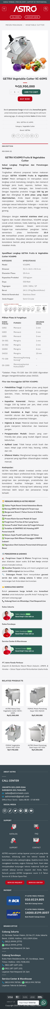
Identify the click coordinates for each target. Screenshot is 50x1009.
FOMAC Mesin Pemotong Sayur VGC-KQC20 (37, 710)
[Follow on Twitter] (15, 810)
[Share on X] (23, 136)
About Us (11, 1002)
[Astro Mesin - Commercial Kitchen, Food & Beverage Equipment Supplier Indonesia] (25, 9)
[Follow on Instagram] (4, 810)
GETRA (27, 130)
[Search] (46, 9)
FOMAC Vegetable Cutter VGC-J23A (13, 746)
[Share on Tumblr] (36, 136)
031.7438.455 (19, 790)
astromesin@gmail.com (17, 796)
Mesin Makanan (14, 25)
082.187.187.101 (14, 965)
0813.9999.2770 (13, 941)
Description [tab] (7, 146)
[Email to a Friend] (27, 136)
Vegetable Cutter (34, 25)
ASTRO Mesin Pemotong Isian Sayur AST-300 (37, 746)
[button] (4, 9)
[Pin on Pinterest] (32, 136)
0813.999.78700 (12, 982)
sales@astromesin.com (17, 793)
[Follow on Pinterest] (20, 810)
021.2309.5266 (18, 787)
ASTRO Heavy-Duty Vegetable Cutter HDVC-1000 (12, 711)
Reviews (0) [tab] (7, 151)
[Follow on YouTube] (31, 810)
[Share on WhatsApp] (13, 136)
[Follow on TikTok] (10, 810)
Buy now (25, 99)
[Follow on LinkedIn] (25, 810)
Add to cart (31, 92)
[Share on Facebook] (18, 136)
